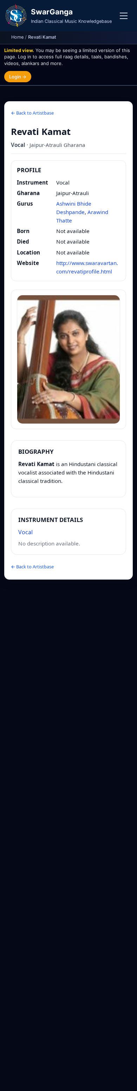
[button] (68, 359)
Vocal (25, 532)
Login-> (17, 76)
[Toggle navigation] (123, 16)
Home (17, 37)
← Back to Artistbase (32, 113)
